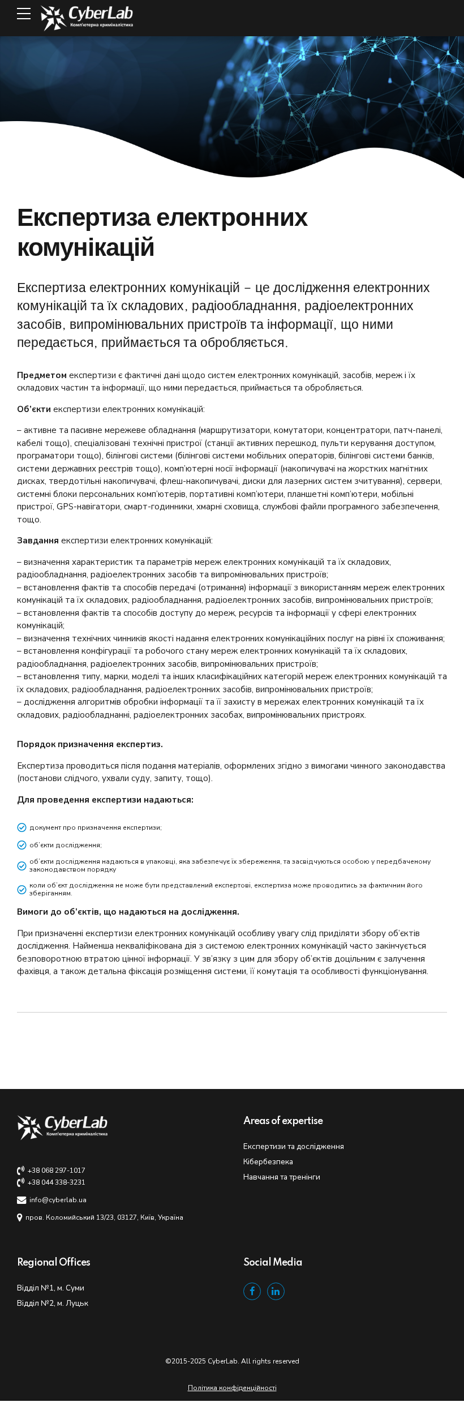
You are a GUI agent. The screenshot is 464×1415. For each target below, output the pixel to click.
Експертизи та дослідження (293, 1146)
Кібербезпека (268, 1161)
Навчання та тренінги (281, 1177)
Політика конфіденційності (232, 1387)
